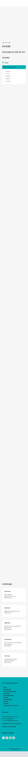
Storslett (8, 81)
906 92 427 (10, 718)
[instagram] (7, 738)
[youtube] (10, 738)
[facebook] (3, 738)
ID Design (19, 748)
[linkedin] (13, 738)
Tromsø (8, 74)
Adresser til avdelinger (9, 726)
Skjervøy (8, 78)
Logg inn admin (14, 749)
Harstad (8, 76)
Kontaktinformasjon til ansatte (11, 723)
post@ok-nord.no (12, 720)
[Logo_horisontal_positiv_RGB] (11, 2)
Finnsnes (8, 71)
